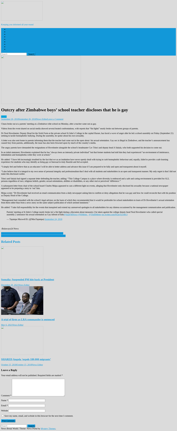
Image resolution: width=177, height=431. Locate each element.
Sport (9, 46)
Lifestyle (10, 39)
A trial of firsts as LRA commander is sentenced (28, 319)
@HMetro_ (83, 214)
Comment (6, 395)
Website (4, 410)
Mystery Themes (48, 428)
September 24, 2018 (53, 219)
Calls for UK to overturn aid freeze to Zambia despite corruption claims (32, 233)
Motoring (11, 42)
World (9, 34)
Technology (12, 49)
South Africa (12, 29)
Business (10, 37)
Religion (10, 44)
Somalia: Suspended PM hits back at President (27, 279)
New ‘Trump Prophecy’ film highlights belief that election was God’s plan (33, 236)
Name (4, 400)
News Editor (41, 119)
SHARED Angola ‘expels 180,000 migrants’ (26, 359)
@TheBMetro (95, 214)
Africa (9, 32)
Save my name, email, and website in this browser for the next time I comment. (38, 416)
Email (4, 405)
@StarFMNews (71, 214)
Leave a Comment (55, 119)
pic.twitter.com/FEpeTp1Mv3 (114, 214)
